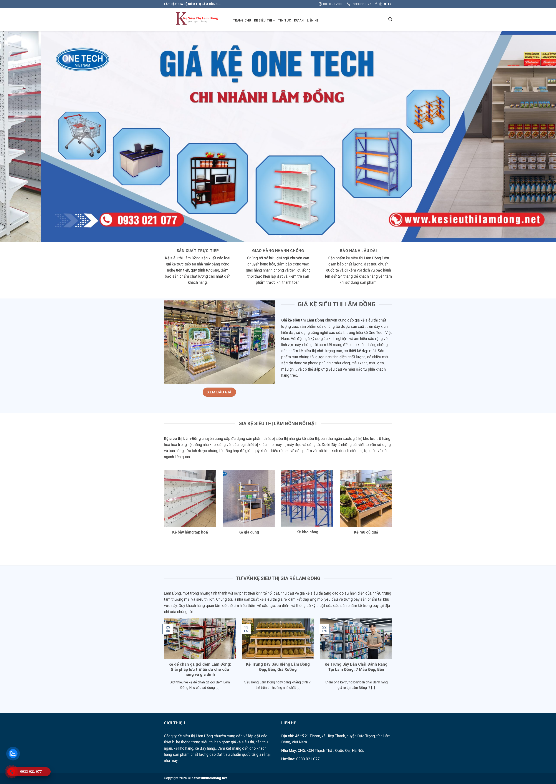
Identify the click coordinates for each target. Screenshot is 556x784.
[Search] (390, 19)
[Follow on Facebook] (376, 4)
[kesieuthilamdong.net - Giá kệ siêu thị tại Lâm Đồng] (195, 19)
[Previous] (16, 136)
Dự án (299, 20)
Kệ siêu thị (263, 20)
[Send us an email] (389, 4)
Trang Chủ (242, 20)
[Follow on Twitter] (385, 4)
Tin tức (284, 20)
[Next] (539, 136)
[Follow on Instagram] (380, 4)
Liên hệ (313, 20)
